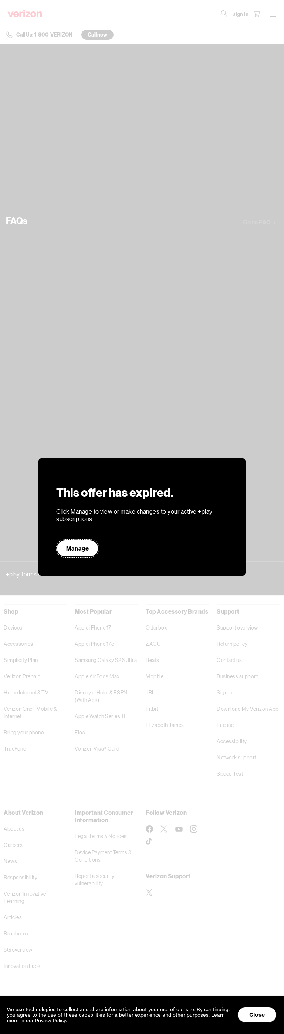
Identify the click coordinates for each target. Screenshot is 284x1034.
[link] (77, 548)
